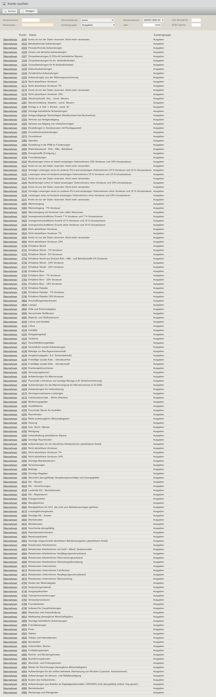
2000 (24, 39)
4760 (24, 599)
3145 (24, 195)
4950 (24, 654)
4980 (24, 688)
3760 (24, 279)
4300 (24, 448)
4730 (24, 591)
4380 (24, 469)
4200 (24, 414)
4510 (24, 481)
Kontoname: (9, 25)
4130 (24, 347)
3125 (24, 174)
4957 (24, 663)
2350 (24, 132)
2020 (24, 48)
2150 (24, 77)
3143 (24, 191)
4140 (24, 359)
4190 (24, 406)
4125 (24, 334)
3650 (24, 237)
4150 (24, 368)
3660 (24, 241)
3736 (24, 262)
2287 (24, 102)
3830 (24, 305)
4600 (24, 519)
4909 (24, 625)
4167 (24, 380)
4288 (24, 444)
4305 (24, 456)
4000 (24, 317)
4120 (24, 330)
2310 (24, 115)
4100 (24, 321)
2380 (24, 140)
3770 (24, 288)
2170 (24, 81)
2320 (24, 119)
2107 (24, 56)
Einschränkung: (69, 20)
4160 (24, 372)
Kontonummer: (11, 20)
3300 (24, 208)
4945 (24, 650)
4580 (24, 515)
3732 (24, 254)
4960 (24, 667)
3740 (24, 271)
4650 (24, 536)
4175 (24, 397)
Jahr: (126, 25)
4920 (24, 633)
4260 (24, 435)
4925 (24, 637)
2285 (24, 98)
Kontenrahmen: (131, 20)
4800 (24, 612)
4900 (24, 620)
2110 (24, 60)
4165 (24, 376)
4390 (24, 473)
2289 (24, 106)
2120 (24, 64)
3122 (24, 165)
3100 (24, 157)
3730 (24, 246)
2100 (24, 52)
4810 (24, 616)
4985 (24, 692)
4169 (24, 389)
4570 (24, 511)
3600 (24, 229)
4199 (24, 410)
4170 (24, 393)
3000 (24, 149)
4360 (24, 465)
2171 (24, 85)
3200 (24, 203)
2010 (24, 43)
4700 (24, 583)
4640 (24, 532)
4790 (24, 608)
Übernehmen (10, 39)
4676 (24, 578)
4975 (24, 684)
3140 (24, 182)
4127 (24, 342)
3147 (24, 199)
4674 (24, 574)
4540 (24, 494)
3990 (24, 313)
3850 (24, 309)
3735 (24, 258)
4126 (24, 338)
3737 (24, 267)
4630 (24, 528)
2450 (24, 144)
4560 (24, 503)
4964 (24, 671)
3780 (24, 292)
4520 (24, 486)
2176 (24, 94)
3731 (24, 250)
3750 (24, 275)
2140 (24, 73)
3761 (24, 283)
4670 (24, 566)
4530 (24, 490)
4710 (24, 587)
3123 (24, 170)
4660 (24, 545)
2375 (24, 136)
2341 (24, 128)
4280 (24, 439)
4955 (24, 658)
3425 (24, 220)
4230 (24, 422)
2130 (24, 69)
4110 (24, 326)
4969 (24, 675)
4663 (24, 549)
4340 (24, 460)
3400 (24, 212)
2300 (24, 111)
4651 (24, 540)
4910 (24, 629)
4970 (24, 679)
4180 (24, 401)
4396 (24, 477)
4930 (24, 642)
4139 (24, 355)
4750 (24, 595)
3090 (24, 153)
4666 (24, 557)
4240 (24, 427)
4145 (24, 363)
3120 (24, 161)
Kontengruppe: (69, 25)
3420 (24, 216)
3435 (24, 224)
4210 (24, 418)
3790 (24, 296)
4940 (24, 646)
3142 (24, 187)
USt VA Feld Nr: (180, 20)
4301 (24, 452)
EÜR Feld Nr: (179, 25)
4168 (24, 385)
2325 (24, 123)
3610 (24, 233)
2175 (24, 90)
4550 (24, 498)
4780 (24, 604)
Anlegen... (30, 11)
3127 (24, 178)
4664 (24, 553)
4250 (24, 431)
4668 (24, 561)
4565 (24, 507)
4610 (24, 524)
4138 (24, 351)
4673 (24, 570)
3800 (24, 300)
